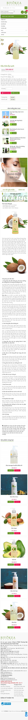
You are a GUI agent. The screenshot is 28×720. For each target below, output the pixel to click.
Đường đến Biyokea (5, 693)
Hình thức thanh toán (19, 690)
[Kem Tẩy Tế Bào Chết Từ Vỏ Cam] (5, 114)
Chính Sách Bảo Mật (18, 688)
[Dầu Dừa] (14, 613)
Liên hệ (2, 34)
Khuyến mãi (3, 23)
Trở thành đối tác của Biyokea (5, 691)
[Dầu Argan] (14, 519)
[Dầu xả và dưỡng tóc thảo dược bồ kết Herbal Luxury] (5, 140)
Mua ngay (16, 93)
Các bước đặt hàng (18, 694)
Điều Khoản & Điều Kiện (19, 686)
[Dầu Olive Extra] (14, 487)
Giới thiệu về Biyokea (5, 686)
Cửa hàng (3, 26)
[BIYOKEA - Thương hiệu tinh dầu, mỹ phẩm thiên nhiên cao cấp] (14, 3)
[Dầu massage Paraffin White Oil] (14, 456)
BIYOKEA (12, 97)
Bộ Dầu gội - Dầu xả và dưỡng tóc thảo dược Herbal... (17, 147)
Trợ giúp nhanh (18, 684)
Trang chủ (3, 19)
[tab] (9, 189)
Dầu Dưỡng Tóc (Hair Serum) (17, 129)
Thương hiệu (3, 28)
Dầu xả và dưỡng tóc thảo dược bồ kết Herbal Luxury (17, 138)
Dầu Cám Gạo (14, 591)
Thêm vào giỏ (6, 93)
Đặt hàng (11, 470)
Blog (2, 30)
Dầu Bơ (14, 559)
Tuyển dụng (3, 32)
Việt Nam (12, 99)
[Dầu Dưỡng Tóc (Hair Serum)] (5, 132)
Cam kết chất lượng (18, 692)
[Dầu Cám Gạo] (14, 581)
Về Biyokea (3, 684)
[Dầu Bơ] (14, 550)
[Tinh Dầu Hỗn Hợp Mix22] (5, 123)
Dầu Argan (14, 528)
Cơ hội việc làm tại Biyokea (7, 688)
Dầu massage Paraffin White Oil (14, 465)
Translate (11, 13)
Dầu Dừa (14, 622)
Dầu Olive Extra (14, 497)
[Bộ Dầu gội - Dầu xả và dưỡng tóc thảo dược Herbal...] (5, 149)
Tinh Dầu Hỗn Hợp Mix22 (16, 120)
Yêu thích (17, 470)
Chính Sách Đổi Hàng (19, 695)
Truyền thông (4, 21)
